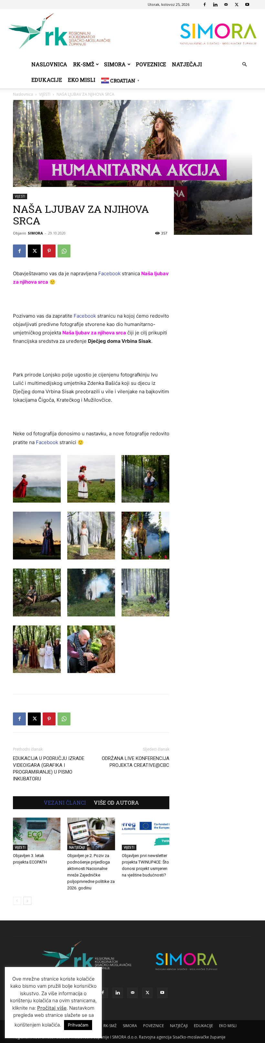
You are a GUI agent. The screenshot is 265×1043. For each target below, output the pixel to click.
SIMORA (115, 64)
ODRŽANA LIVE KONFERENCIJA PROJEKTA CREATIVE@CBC (135, 761)
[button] (244, 64)
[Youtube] (247, 4)
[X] (236, 4)
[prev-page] (17, 901)
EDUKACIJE (46, 79)
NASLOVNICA (49, 64)
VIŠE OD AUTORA (116, 802)
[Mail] (226, 4)
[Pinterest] (49, 250)
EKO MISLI (81, 79)
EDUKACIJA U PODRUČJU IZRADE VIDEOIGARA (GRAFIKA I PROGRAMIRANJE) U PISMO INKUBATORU (48, 768)
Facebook (109, 273)
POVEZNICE (151, 64)
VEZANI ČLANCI (65, 802)
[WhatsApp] (64, 250)
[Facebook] (204, 4)
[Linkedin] (215, 4)
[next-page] (27, 901)
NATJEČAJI (187, 64)
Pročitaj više (52, 1008)
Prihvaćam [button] (78, 1024)
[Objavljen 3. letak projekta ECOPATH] (36, 834)
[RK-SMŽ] (132, 33)
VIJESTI (20, 196)
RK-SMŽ (83, 64)
